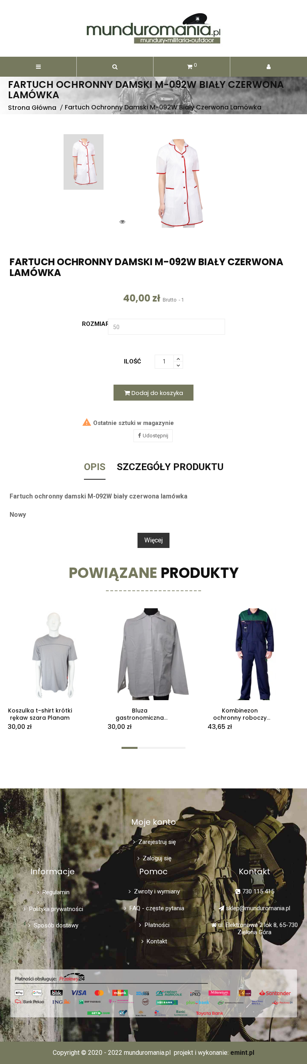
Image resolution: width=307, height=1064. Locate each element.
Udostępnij (155, 436)
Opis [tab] (95, 467)
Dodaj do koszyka (156, 393)
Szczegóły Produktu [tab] (170, 467)
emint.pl (242, 1052)
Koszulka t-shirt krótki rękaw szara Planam (40, 714)
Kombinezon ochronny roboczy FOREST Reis (240, 718)
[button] (115, 67)
